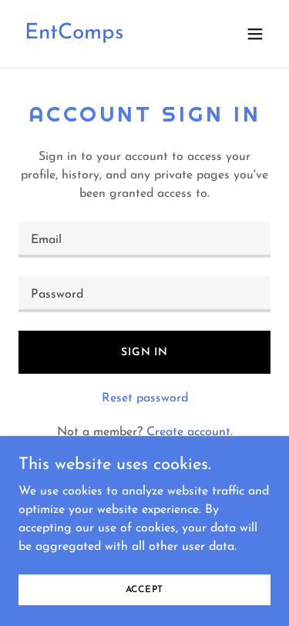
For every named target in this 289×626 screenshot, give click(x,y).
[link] (74, 35)
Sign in (144, 352)
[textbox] (144, 239)
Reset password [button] (145, 398)
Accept (145, 589)
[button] (255, 33)
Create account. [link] (189, 432)
